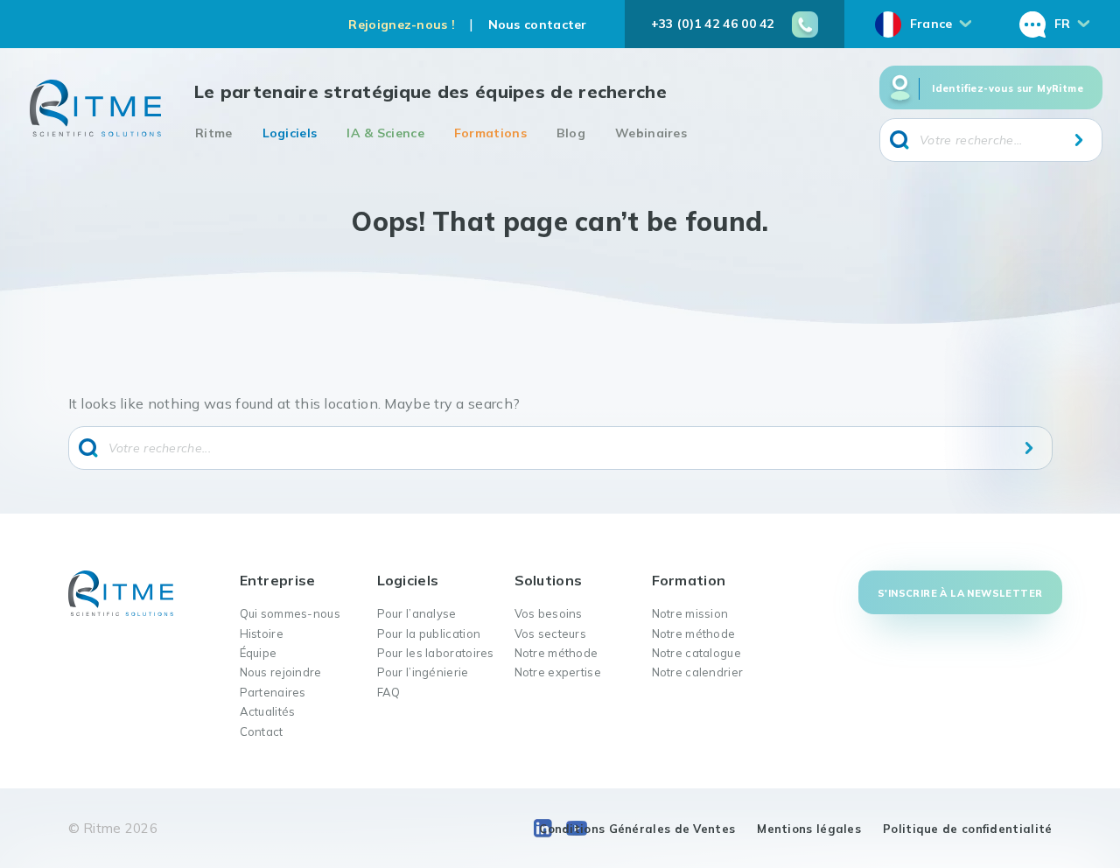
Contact (262, 731)
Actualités (268, 711)
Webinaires (651, 133)
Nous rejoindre (281, 672)
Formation (689, 580)
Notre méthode (556, 653)
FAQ (389, 692)
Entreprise (278, 580)
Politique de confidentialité (967, 829)
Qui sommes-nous (290, 613)
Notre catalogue (697, 653)
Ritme (214, 133)
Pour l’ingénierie (423, 672)
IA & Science (385, 133)
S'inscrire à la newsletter (960, 593)
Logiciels (290, 133)
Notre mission (690, 613)
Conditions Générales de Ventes (637, 829)
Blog (570, 133)
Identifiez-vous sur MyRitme (1007, 88)
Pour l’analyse (417, 613)
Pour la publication (429, 633)
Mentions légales (809, 829)
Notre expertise (558, 672)
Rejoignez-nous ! (401, 24)
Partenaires (273, 692)
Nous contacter (537, 24)
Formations (490, 133)
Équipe (258, 653)
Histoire (262, 633)
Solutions (548, 580)
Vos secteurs (550, 633)
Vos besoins (548, 613)
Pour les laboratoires (435, 653)
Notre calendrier (698, 672)
